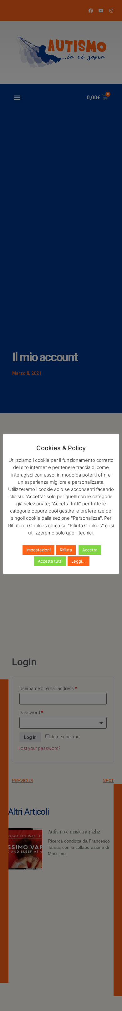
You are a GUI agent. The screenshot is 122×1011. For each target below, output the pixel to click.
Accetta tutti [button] (50, 561)
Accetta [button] (89, 549)
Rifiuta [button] (66, 549)
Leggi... (78, 561)
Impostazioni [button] (38, 549)
